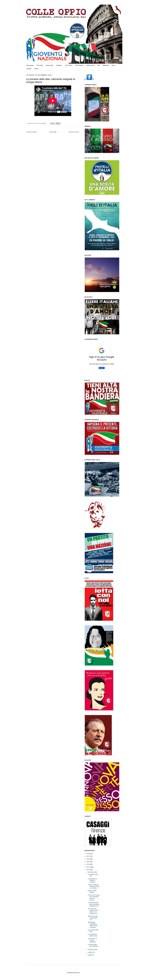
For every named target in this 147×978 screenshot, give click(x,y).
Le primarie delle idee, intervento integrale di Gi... (93, 904)
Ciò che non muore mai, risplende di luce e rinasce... (94, 897)
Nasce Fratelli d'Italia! (92, 891)
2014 (88, 864)
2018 (88, 853)
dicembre (91, 872)
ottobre (90, 952)
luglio (90, 955)
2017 (88, 856)
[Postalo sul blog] (53, 123)
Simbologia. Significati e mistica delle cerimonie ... (92, 924)
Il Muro (36, 69)
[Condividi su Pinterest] (59, 123)
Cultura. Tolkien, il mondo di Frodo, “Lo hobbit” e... (94, 886)
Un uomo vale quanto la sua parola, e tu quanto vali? (93, 911)
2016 (88, 859)
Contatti (28, 69)
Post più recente (32, 132)
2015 (88, 861)
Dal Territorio (79, 65)
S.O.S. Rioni (68, 65)
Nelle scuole (90, 65)
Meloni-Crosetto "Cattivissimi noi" (93, 917)
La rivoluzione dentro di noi (92, 935)
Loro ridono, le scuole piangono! (92, 940)
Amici (113, 65)
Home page (30, 65)
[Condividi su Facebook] (57, 123)
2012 (88, 870)
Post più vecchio (74, 132)
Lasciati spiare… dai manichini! (93, 945)
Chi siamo (40, 65)
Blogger (77, 972)
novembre (91, 949)
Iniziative (59, 65)
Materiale (106, 65)
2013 (88, 867)
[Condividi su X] (55, 123)
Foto (98, 65)
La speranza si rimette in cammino (92, 880)
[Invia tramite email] (51, 123)
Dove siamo (49, 65)
